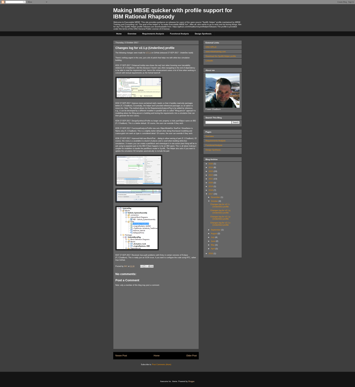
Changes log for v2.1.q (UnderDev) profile (220, 211)
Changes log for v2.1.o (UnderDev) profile (220, 224)
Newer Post (121, 355)
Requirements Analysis (153, 34)
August (214, 233)
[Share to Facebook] (149, 266)
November (216, 197)
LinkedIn (209, 61)
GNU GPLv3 (211, 47)
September (216, 230)
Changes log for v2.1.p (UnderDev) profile (220, 217)
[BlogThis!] (144, 266)
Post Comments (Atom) (161, 364)
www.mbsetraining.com (216, 51)
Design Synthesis (203, 34)
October (215, 201)
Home (119, 34)
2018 (211, 190)
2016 (211, 253)
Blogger (191, 381)
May (213, 245)
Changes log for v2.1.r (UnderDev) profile (220, 205)
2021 (211, 179)
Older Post (191, 355)
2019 (211, 186)
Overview (132, 34)
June (213, 241)
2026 (211, 164)
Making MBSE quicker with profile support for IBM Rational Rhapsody (172, 13)
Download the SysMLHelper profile (221, 56)
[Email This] (141, 266)
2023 (211, 171)
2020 (211, 183)
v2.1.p (148, 53)
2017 (211, 194)
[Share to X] (146, 266)
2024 (211, 167)
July (213, 237)
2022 (211, 175)
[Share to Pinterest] (152, 266)
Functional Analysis (179, 34)
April (213, 248)
